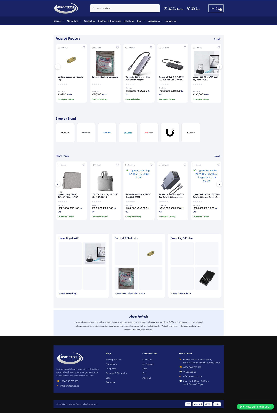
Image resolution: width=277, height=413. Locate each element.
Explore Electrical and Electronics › (130, 293)
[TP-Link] (107, 132)
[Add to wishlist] (83, 47)
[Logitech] (190, 132)
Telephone (110, 382)
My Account (148, 364)
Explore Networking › (68, 293)
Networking (111, 364)
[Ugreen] (65, 132)
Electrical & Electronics (116, 373)
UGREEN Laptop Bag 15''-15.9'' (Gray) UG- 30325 (105, 195)
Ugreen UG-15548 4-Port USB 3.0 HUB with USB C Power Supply (171, 78)
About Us (146, 377)
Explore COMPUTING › (181, 293)
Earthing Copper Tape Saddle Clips (70, 78)
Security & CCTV (114, 359)
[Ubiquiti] (170, 132)
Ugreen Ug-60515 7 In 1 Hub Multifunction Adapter (137, 78)
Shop (144, 368)
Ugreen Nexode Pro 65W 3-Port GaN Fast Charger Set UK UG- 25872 (206, 196)
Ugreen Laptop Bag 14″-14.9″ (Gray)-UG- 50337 (138, 195)
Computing (111, 368)
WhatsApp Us (189, 371)
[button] (216, 8)
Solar (108, 377)
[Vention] (86, 132)
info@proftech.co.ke (69, 385)
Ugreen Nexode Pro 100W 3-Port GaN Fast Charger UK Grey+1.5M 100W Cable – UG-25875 (172, 196)
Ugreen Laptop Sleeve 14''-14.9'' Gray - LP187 (68, 195)
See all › (217, 38)
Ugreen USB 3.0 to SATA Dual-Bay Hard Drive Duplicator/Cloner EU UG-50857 (206, 78)
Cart (144, 373)
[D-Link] (128, 132)
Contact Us (147, 359)
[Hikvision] (149, 132)
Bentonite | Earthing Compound (105, 77)
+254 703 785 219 (69, 381)
